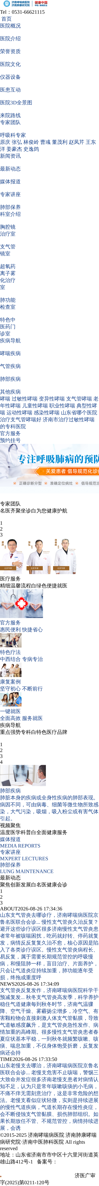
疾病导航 (10, 340)
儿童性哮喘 (35, 405)
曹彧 (45, 142)
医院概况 (10, 26)
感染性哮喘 (47, 412)
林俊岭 (31, 142)
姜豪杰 (14, 149)
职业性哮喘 (62, 405)
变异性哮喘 (52, 399)
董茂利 (59, 142)
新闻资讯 (10, 156)
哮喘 (5, 399)
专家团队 (10, 122)
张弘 (17, 142)
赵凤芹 (76, 142)
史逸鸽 (31, 149)
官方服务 (10, 433)
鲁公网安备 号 (36, 1175)
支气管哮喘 (79, 399)
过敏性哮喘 (25, 399)
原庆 (5, 142)
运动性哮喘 (19, 412)
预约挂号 (10, 440)
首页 (6, 19)
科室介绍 (10, 214)
